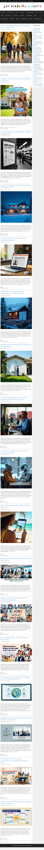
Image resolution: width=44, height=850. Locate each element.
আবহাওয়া (17, 12)
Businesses (22, 15)
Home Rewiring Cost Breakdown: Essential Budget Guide (16, 133)
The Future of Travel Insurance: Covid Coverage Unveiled (14, 452)
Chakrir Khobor (29, 15)
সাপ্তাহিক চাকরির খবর (30, 1)
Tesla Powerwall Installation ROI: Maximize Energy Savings (16, 345)
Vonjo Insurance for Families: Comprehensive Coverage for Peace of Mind (14, 761)
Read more (22, 71)
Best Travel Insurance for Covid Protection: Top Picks (16, 506)
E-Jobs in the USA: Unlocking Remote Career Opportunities (14, 599)
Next (7, 842)
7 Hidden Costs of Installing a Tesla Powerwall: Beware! (13, 239)
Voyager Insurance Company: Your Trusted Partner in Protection (16, 719)
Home (2, 1)
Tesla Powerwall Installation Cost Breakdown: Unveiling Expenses (12, 292)
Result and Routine (4, 18)
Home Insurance (8, 15)
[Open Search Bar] (42, 22)
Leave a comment (5, 75)
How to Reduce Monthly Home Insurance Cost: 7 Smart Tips (15, 26)
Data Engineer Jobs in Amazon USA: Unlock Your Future (16, 559)
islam (35, 15)
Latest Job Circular (10, 12)
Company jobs (24, 18)
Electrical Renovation (37, 18)
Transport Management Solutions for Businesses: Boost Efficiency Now (14, 398)
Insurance (22, 12)
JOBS (40, 12)
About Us (5, 1)
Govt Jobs (3, 12)
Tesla (36, 12)
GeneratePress (28, 845)
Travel (2, 15)
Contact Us (10, 1)
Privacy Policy (15, 1)
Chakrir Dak (16, 15)
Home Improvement (29, 12)
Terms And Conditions (23, 1)
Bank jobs (12, 18)
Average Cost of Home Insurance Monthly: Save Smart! (16, 80)
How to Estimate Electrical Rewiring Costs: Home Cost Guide (16, 186)
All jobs (30, 18)
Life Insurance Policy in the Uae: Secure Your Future (15, 638)
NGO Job (17, 18)
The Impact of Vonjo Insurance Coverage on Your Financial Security (15, 678)
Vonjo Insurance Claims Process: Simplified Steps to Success (16, 802)
